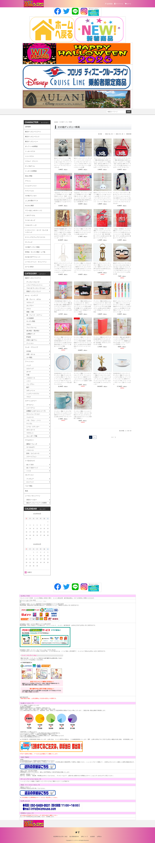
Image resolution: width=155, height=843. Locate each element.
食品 (26, 491)
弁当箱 (28, 351)
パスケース (30, 450)
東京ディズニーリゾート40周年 (36, 503)
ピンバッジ (30, 482)
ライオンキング (30, 220)
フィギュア (30, 479)
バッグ (28, 365)
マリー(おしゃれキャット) (33, 210)
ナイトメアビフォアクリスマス (35, 237)
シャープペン (30, 408)
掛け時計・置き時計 (32, 330)
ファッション (29, 361)
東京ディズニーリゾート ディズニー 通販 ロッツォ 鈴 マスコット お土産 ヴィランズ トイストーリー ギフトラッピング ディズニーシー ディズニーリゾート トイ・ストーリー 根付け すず (102, 197)
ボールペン (30, 404)
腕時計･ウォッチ (31, 444)
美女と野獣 (28, 176)
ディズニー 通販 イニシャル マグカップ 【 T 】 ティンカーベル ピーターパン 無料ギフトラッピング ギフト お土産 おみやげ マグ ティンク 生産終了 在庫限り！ (83, 378)
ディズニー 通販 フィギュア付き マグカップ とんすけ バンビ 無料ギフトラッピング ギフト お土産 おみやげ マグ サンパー (63, 413)
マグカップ (30, 302)
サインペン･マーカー (33, 414)
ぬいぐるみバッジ (32, 467)
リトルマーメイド (31, 186)
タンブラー (30, 305)
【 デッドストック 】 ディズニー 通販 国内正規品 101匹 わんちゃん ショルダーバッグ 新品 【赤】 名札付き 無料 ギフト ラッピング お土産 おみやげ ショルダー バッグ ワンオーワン (102, 163)
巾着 (27, 375)
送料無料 (28, 126)
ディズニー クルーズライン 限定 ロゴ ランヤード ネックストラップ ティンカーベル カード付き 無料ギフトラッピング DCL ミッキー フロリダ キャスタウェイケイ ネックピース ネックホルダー (122, 198)
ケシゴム (29, 423)
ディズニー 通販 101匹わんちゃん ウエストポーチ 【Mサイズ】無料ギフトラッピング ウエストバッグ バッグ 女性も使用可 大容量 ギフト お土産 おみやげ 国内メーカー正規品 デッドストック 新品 (83, 306)
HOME (56, 122)
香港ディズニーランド (33, 291)
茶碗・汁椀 (30, 312)
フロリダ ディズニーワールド (35, 288)
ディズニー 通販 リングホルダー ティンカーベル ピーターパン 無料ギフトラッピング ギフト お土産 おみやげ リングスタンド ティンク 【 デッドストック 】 (82, 267)
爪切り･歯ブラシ (31, 340)
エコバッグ (30, 368)
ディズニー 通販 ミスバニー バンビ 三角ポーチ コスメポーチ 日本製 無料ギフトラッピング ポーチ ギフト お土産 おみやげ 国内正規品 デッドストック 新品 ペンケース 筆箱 (63, 342)
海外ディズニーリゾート (33, 278)
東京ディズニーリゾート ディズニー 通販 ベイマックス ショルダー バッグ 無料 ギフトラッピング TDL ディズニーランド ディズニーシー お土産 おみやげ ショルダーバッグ (63, 267)
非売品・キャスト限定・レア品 (35, 252)
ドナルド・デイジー (31, 161)
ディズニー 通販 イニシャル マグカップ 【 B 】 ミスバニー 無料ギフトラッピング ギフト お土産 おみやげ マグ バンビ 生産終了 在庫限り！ (83, 414)
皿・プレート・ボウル (33, 299)
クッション (30, 343)
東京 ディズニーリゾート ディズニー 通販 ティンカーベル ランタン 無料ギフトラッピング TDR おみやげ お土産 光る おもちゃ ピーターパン (102, 266)
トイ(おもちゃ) (30, 460)
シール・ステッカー (32, 426)
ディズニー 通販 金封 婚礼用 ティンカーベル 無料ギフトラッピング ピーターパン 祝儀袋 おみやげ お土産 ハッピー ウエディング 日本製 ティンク (122, 341)
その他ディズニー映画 (32, 247)
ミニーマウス (29, 156)
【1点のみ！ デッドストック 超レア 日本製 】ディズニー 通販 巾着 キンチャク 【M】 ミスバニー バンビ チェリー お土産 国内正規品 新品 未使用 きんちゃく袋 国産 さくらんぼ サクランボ (63, 198)
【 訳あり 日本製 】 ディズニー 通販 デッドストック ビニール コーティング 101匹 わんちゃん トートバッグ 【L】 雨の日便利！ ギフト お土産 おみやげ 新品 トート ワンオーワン (122, 233)
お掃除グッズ (30, 334)
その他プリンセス (31, 195)
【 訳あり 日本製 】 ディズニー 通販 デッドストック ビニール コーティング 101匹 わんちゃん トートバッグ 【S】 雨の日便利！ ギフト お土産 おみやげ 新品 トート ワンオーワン (102, 233)
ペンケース (30, 417)
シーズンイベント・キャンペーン (36, 262)
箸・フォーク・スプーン (34, 315)
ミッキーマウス (30, 151)
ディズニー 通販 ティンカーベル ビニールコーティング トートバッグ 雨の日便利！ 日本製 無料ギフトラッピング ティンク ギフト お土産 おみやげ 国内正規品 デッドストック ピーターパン (83, 343)
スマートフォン (31, 456)
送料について (84, 836)
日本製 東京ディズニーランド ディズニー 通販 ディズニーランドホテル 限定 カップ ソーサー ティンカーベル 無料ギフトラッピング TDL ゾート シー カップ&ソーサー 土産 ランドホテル (122, 379)
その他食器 (30, 318)
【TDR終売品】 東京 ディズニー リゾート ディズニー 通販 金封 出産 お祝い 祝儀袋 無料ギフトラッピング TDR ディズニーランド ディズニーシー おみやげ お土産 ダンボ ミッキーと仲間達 (63, 306)
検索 (128, 111)
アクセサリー (29, 440)
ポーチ (28, 371)
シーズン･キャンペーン (32, 496)
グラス (28, 308)
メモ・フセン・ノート (33, 420)
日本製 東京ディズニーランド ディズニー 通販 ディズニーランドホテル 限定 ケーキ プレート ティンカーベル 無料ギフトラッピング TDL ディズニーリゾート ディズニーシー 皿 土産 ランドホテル (63, 379)
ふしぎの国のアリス (31, 200)
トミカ (28, 471)
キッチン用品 (30, 321)
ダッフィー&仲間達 (31, 146)
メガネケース (30, 378)
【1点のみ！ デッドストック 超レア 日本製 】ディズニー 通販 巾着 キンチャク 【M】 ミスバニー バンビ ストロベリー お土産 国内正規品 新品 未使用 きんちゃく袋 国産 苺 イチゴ (83, 197)
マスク (28, 397)
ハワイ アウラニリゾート (34, 285)
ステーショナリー (31, 401)
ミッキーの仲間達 (31, 171)
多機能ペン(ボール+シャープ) (35, 411)
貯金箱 (28, 337)
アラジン (28, 181)
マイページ (119, 3)
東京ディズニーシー (31, 141)
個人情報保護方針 (74, 836)
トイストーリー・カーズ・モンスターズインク (36, 231)
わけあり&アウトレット (32, 257)
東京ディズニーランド (32, 136)
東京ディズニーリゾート (33, 131)
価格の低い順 (109, 134)
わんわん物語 (29, 205)
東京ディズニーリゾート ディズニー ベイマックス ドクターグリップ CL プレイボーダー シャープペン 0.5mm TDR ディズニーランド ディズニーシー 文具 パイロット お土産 (83, 163)
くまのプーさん (30, 215)
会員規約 (92, 836)
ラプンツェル (29, 191)
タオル (28, 324)
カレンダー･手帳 (31, 436)
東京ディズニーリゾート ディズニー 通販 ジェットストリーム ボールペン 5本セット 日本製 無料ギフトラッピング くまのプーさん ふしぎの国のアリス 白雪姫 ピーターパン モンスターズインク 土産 (122, 306)
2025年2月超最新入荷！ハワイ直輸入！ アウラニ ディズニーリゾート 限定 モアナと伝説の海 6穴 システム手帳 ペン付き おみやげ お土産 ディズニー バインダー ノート (63, 233)
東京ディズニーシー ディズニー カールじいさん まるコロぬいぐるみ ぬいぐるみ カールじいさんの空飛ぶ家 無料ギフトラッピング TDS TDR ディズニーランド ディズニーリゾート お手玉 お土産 (122, 268)
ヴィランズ (28, 242)
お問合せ (99, 836)
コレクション (29, 475)
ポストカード (30, 430)
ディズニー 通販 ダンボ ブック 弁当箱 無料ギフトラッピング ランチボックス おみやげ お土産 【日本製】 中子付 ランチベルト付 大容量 (102, 341)
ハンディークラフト (32, 393)
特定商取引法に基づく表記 (60, 836)
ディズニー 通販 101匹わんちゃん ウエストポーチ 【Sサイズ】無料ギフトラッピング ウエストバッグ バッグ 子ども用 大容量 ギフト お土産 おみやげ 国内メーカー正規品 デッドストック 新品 (102, 306)
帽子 (27, 387)
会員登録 (109, 3)
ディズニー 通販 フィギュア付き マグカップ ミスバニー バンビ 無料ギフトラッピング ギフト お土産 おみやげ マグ (82, 231)
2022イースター (31, 499)
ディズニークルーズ (32, 282)
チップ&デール (30, 166)
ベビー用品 (28, 486)
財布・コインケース (32, 453)
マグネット (30, 433)
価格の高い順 (119, 134)
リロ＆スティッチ (31, 225)
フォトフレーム (31, 327)
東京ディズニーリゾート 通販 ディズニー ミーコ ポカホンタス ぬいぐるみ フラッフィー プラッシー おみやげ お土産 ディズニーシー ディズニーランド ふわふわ (63, 163)
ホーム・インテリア (31, 295)
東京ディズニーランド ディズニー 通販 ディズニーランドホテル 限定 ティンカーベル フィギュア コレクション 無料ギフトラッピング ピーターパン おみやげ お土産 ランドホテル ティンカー (102, 379)
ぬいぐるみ (30, 464)
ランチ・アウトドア (31, 347)
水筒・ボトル (30, 354)
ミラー (28, 381)
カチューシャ (30, 390)
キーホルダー (30, 447)
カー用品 (29, 357)
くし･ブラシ (30, 384)
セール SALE (29, 267)
